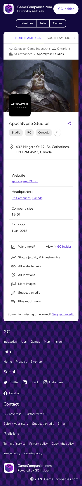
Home (7, 362)
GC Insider (66, 9)
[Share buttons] (69, 123)
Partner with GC (36, 414)
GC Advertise (12, 414)
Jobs (43, 23)
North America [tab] (28, 38)
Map (47, 342)
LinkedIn (34, 382)
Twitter (14, 382)
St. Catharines (21, 198)
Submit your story (15, 424)
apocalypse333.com (25, 181)
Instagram (56, 382)
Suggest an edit (63, 314)
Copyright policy (63, 444)
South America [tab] (59, 38)
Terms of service (14, 444)
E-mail (62, 424)
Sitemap (36, 362)
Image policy (11, 453)
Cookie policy (33, 453)
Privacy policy (38, 444)
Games (57, 23)
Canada (37, 198)
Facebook (15, 393)
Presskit (21, 362)
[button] (57, 132)
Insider (58, 342)
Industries (26, 23)
